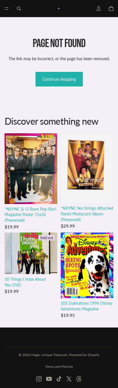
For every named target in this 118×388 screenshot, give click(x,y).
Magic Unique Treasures (49, 355)
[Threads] (79, 378)
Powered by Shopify (84, 355)
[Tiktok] (59, 378)
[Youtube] (49, 378)
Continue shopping (59, 79)
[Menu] (6, 8)
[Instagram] (39, 378)
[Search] (19, 8)
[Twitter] (69, 378)
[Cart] (111, 8)
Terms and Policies (59, 366)
